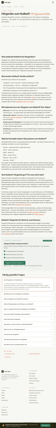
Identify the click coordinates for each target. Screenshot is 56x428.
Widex (3, 395)
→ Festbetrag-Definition (34, 353)
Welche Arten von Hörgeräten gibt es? (14, 329)
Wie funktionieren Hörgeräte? (12, 319)
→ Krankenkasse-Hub (9, 353)
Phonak (3, 390)
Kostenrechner (33, 397)
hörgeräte (9, 6)
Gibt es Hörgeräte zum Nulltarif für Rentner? (16, 299)
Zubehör (31, 383)
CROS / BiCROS (33, 378)
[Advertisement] (28, 40)
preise (16, 6)
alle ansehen (4, 400)
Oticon (3, 393)
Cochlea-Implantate (34, 381)
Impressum (4, 412)
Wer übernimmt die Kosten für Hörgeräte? (15, 339)
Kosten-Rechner (39, 214)
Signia (3, 397)
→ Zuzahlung (7, 356)
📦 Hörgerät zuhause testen (36, 390)
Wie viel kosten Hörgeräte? (11, 334)
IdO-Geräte (32, 376)
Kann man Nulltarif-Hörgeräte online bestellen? (17, 314)
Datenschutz (4, 414)
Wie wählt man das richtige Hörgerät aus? (15, 344)
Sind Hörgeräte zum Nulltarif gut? (13, 280)
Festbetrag (7, 234)
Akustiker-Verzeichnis (16, 117)
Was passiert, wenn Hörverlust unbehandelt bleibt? (18, 324)
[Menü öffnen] (53, 2)
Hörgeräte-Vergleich (33, 212)
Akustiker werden (33, 402)
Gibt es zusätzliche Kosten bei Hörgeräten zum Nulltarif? (19, 309)
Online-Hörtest (33, 395)
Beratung (3, 410)
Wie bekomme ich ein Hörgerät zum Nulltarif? (16, 294)
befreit (33, 97)
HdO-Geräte (32, 373)
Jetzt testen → (45, 425)
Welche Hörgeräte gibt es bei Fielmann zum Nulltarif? (18, 304)
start (2, 6)
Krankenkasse (32, 400)
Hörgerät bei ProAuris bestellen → (15, 263)
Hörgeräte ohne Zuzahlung (23, 204)
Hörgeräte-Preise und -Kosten (25, 101)
